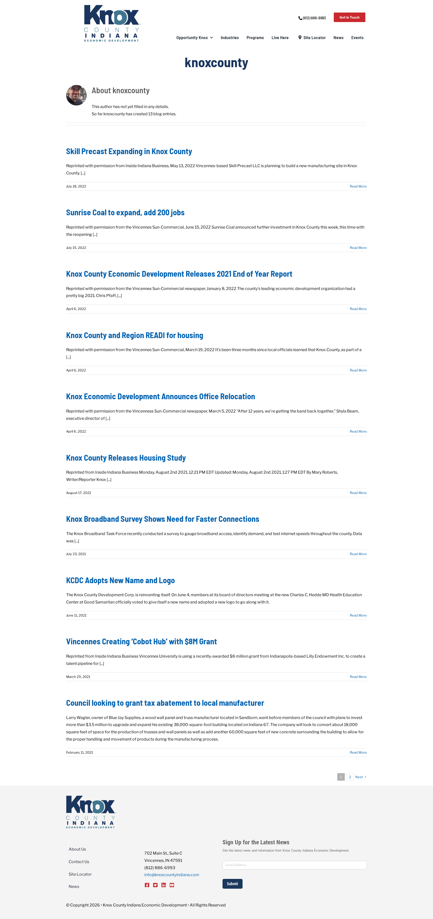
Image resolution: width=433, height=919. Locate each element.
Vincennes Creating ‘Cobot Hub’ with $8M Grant (141, 641)
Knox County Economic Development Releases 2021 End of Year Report (179, 273)
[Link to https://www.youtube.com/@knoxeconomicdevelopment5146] (172, 885)
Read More (358, 186)
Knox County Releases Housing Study (126, 457)
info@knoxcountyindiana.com (171, 874)
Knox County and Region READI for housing (134, 335)
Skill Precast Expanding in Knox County (129, 151)
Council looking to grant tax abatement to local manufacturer (165, 702)
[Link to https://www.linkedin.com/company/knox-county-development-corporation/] (163, 885)
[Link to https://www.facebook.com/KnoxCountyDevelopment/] (147, 885)
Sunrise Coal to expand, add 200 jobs (125, 212)
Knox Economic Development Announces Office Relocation (160, 396)
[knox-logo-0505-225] (112, 7)
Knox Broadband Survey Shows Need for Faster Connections (162, 518)
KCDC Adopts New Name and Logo (120, 580)
